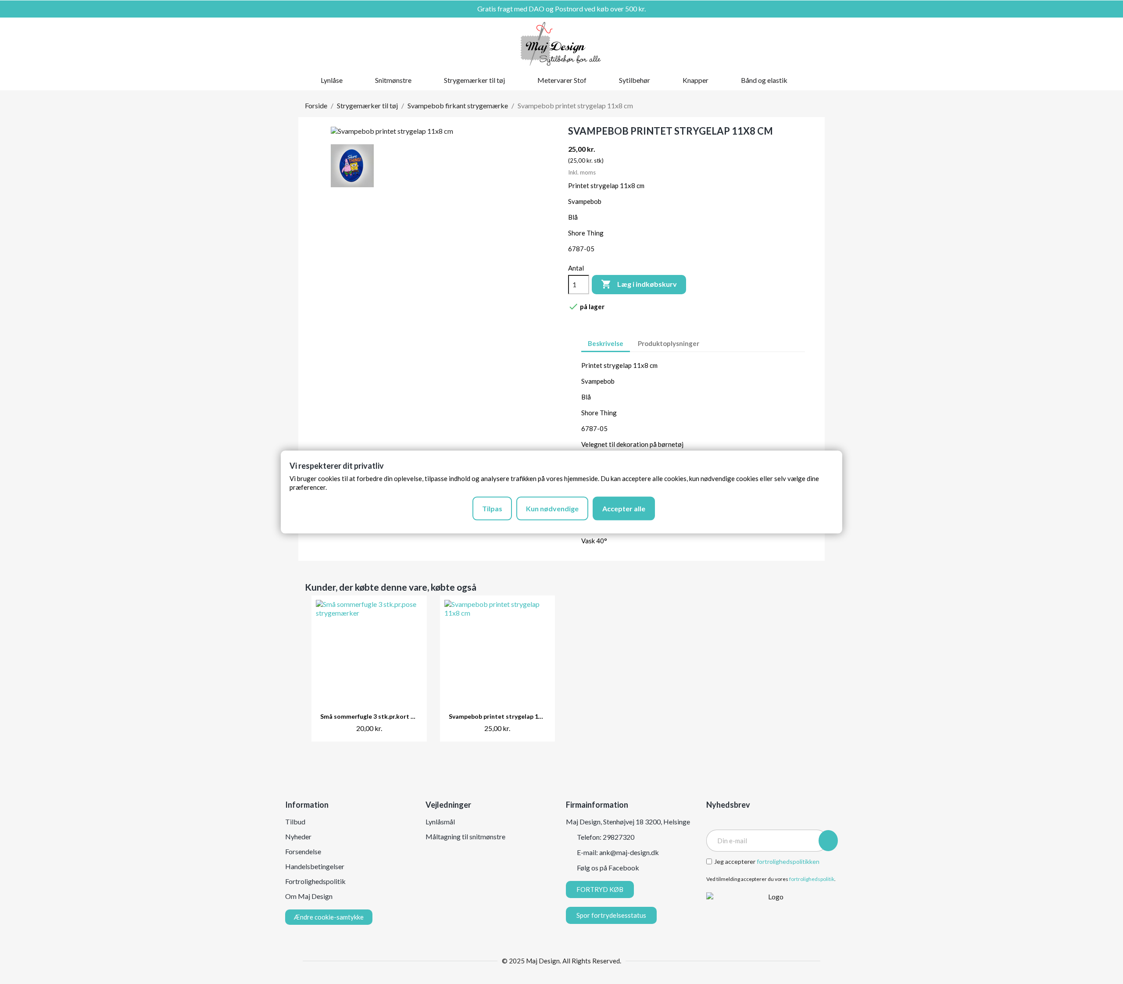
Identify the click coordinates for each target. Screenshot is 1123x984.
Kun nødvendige (552, 508)
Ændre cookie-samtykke (329, 917)
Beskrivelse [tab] (605, 343)
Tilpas (492, 508)
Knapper (695, 80)
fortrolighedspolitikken (788, 861)
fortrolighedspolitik (811, 879)
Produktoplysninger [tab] (668, 343)
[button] (782, 44)
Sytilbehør (634, 80)
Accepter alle (623, 508)
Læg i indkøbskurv (639, 284)
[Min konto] (797, 44)
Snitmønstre (393, 80)
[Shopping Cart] (812, 43)
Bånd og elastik (764, 80)
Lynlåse (332, 80)
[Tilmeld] (828, 840)
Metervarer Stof (562, 80)
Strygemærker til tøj (474, 80)
